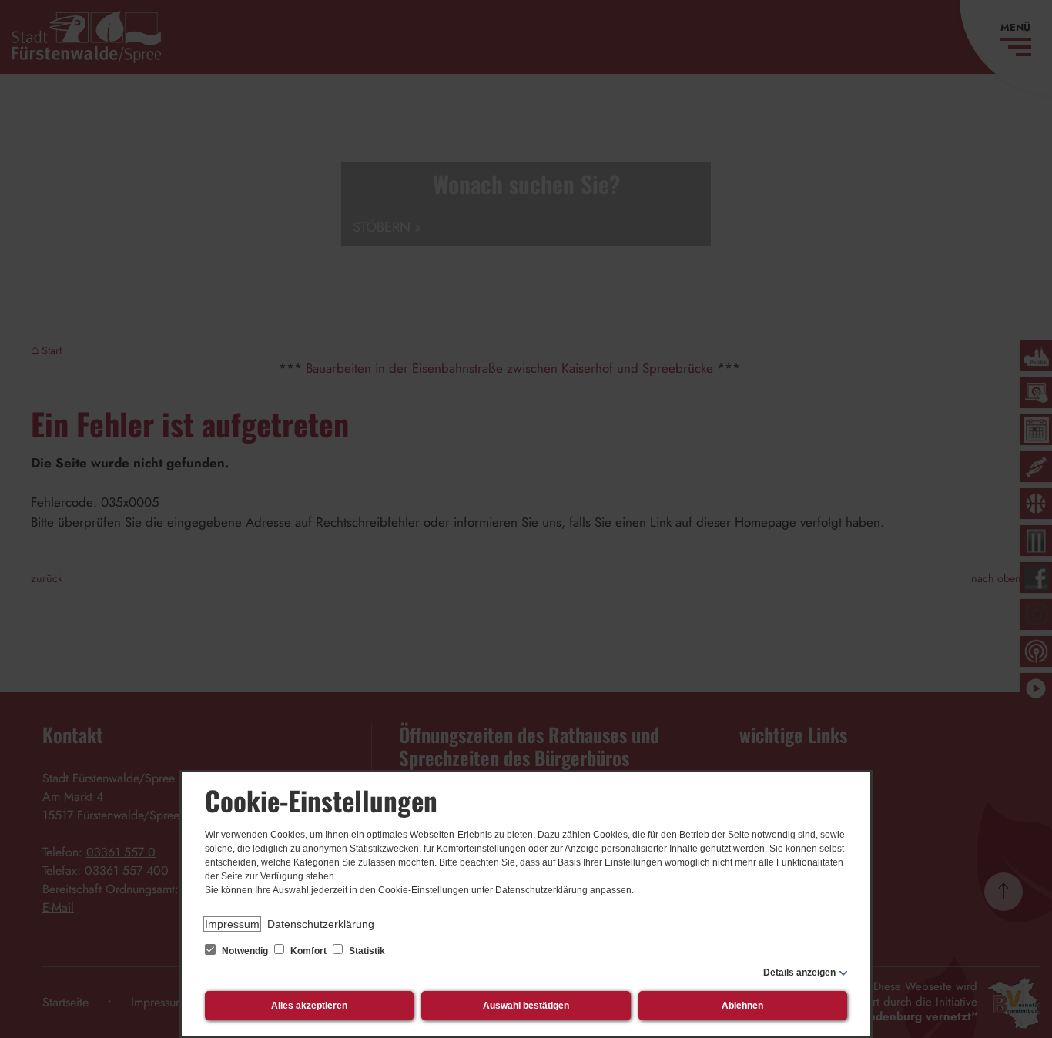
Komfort (308, 951)
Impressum (232, 924)
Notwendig (244, 951)
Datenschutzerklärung (320, 924)
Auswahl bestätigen (526, 1005)
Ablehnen (742, 1005)
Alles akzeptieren (309, 1005)
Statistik (366, 951)
